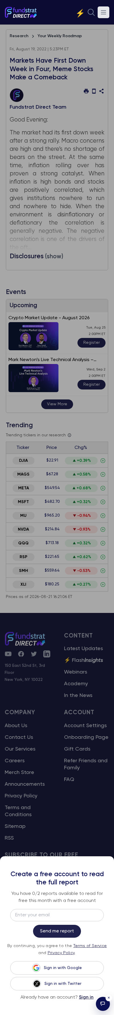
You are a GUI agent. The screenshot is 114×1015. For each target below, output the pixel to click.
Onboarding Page (86, 737)
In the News (78, 695)
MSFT (23, 502)
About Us (16, 725)
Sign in (86, 997)
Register (91, 343)
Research (19, 36)
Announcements (25, 784)
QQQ (23, 543)
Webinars (75, 672)
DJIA (23, 461)
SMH (23, 571)
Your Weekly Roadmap (60, 36)
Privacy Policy (21, 796)
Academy (76, 683)
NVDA (23, 529)
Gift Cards (77, 749)
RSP (23, 557)
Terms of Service (90, 946)
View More (57, 404)
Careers (15, 760)
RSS (9, 838)
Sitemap (15, 826)
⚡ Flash (83, 660)
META (23, 488)
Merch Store (19, 772)
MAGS (23, 474)
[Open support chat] (103, 1004)
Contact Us (19, 737)
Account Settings (85, 725)
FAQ (69, 779)
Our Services (20, 749)
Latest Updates (83, 648)
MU (23, 516)
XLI (23, 584)
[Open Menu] (103, 12)
